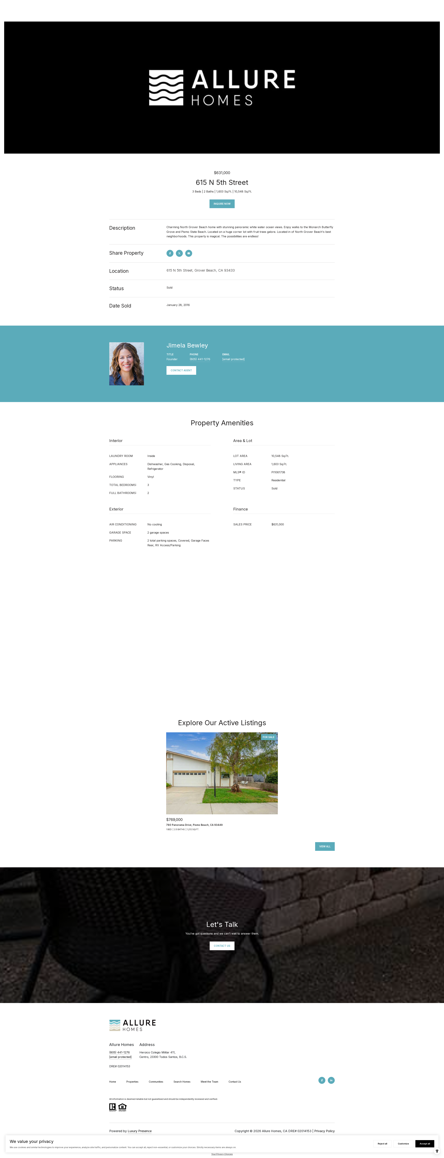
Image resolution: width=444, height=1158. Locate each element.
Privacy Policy (324, 1131)
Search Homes (182, 1081)
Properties (132, 1081)
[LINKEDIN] (331, 1080)
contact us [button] (222, 945)
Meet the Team (209, 1081)
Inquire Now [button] (222, 203)
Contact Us (235, 1081)
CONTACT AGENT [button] (181, 370)
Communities (156, 1081)
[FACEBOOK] (321, 1080)
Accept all (425, 1143)
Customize (403, 1143)
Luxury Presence (140, 1131)
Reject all (382, 1143)
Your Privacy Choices (222, 1154)
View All (325, 846)
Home (112, 1081)
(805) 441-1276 (200, 359)
